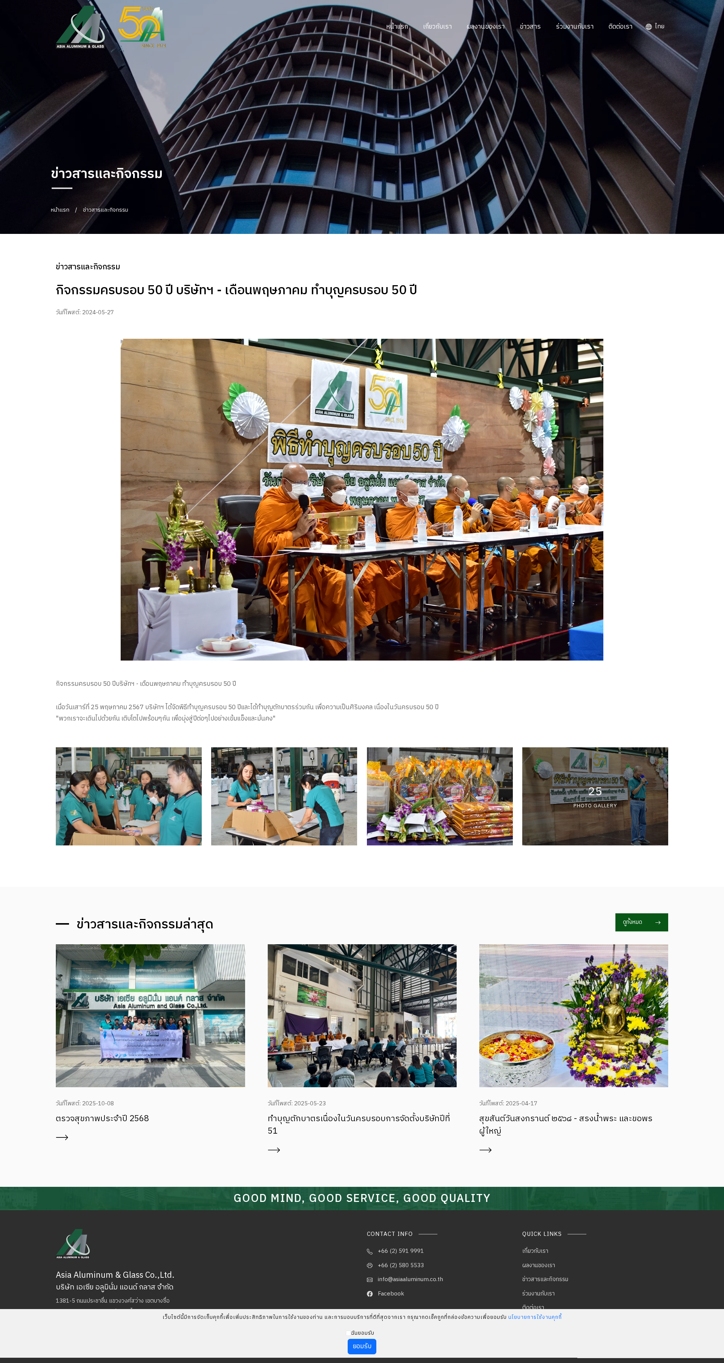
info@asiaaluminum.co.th (409, 1279)
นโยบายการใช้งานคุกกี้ (535, 1317)
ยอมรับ (362, 1346)
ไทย (658, 27)
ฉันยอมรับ (362, 1333)
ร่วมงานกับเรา (575, 27)
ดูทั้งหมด (633, 922)
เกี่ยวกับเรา (437, 27)
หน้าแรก (397, 27)
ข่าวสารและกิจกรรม (105, 210)
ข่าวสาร (530, 27)
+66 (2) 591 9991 (400, 1251)
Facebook (390, 1293)
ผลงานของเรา (486, 27)
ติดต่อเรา (620, 27)
